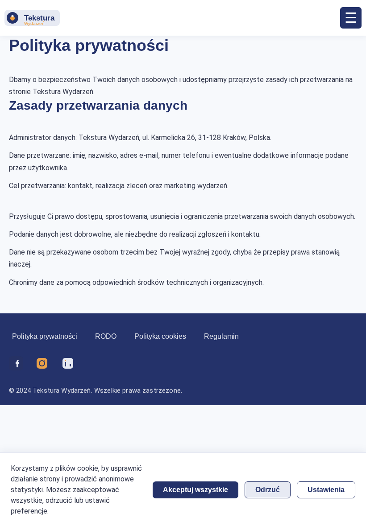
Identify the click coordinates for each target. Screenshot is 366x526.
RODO (105, 336)
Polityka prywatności (44, 336)
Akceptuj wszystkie (195, 489)
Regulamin (221, 336)
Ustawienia (326, 489)
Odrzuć (267, 489)
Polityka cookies (160, 336)
